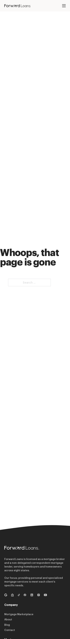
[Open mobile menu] (64, 5)
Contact (9, 629)
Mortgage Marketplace (18, 614)
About (8, 619)
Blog (7, 624)
